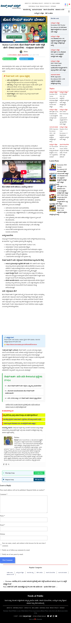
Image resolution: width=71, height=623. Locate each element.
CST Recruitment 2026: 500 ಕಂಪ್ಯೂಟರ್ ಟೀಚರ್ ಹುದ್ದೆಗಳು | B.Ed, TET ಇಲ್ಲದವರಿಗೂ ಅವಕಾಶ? (53, 152)
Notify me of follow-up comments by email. (16, 550)
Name (2, 516)
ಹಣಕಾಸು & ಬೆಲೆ (10, 574)
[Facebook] (4, 464)
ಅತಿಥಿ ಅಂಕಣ (10, 572)
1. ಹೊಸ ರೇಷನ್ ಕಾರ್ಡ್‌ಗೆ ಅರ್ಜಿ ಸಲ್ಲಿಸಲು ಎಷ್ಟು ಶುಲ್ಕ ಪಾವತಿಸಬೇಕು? (24, 386)
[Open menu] (69, 11)
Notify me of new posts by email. (12, 554)
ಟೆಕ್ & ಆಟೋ (40, 572)
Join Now (40, 473)
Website (2, 534)
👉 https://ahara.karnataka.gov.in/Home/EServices (20, 344)
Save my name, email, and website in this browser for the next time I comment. (24, 544)
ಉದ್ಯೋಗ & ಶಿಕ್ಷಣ (55, 23)
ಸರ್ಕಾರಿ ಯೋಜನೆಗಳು (23, 55)
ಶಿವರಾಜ (26, 51)
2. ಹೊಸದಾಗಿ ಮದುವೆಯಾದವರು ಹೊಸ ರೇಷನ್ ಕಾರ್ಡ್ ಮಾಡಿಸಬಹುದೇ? (20, 392)
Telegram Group (23, 59)
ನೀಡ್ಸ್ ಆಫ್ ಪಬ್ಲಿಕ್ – (27, 616)
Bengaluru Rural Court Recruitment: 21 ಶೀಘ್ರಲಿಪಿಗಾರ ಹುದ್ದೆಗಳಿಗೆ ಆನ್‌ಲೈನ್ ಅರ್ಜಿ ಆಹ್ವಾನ (64, 134)
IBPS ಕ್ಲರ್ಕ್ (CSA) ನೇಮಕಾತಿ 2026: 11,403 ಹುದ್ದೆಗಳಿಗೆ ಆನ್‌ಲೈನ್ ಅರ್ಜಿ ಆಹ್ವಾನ (58, 54)
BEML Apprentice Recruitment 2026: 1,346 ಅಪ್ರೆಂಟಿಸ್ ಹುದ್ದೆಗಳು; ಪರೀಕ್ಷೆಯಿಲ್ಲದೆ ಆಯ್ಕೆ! (58, 80)
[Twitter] (8, 464)
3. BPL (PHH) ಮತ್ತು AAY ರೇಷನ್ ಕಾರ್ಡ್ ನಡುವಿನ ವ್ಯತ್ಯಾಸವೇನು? (24, 398)
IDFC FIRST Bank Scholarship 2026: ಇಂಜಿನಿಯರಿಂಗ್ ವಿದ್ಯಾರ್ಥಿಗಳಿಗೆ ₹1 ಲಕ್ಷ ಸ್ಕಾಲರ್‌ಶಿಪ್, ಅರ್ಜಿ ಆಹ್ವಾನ (59, 67)
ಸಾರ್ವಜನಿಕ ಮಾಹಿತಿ (55, 74)
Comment (3, 494)
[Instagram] (6, 464)
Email (2, 525)
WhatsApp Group (9, 59)
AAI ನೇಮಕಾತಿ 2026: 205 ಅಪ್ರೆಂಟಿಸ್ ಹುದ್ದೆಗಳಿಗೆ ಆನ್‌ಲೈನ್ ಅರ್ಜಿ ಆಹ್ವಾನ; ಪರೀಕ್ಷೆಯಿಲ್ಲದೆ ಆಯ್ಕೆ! (58, 42)
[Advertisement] (23, 131)
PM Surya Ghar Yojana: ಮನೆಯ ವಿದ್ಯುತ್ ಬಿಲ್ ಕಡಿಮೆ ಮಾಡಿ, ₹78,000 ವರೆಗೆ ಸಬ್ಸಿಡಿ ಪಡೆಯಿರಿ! (64, 152)
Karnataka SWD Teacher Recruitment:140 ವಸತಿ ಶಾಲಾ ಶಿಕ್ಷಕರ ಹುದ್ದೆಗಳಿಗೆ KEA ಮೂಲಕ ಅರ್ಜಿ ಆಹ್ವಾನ (59, 28)
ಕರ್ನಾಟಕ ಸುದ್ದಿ (30, 572)
